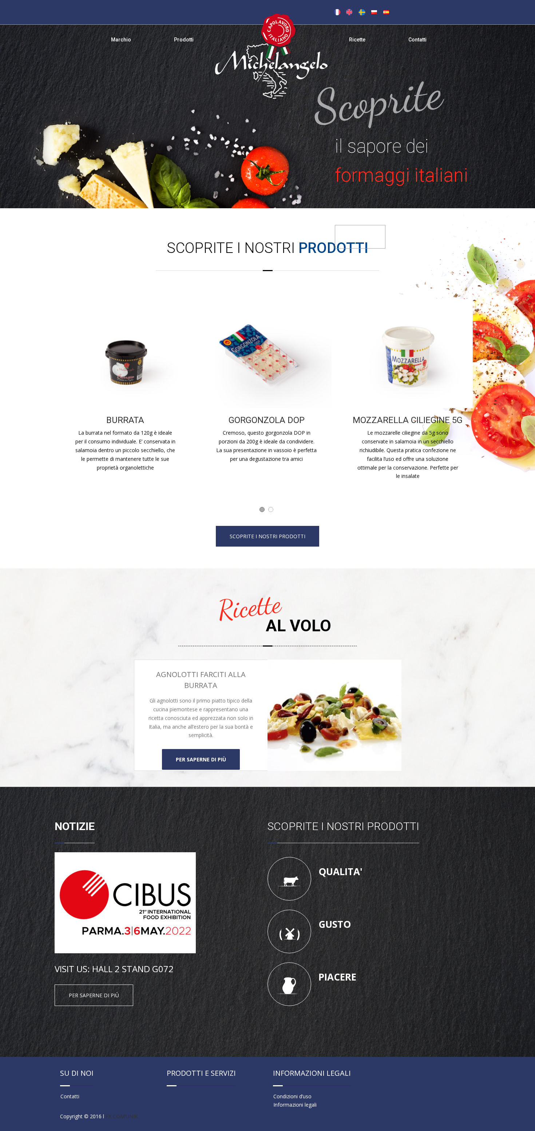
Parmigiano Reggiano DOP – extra (125, 426)
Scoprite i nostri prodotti (267, 536)
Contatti (417, 40)
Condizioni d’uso (292, 1096)
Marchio (121, 40)
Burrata (408, 420)
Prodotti (184, 40)
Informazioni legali (295, 1104)
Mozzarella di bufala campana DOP (267, 426)
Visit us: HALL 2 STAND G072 (114, 969)
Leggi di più (360, 237)
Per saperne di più (201, 759)
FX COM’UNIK (122, 1116)
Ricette (357, 40)
